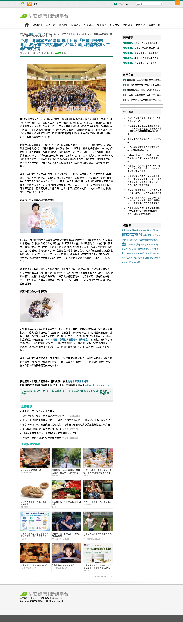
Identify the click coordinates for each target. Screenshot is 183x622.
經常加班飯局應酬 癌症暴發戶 (34, 565)
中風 (123, 230)
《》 (67, 339)
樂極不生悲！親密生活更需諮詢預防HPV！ (44, 416)
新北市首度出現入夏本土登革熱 (38, 411)
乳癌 (127, 230)
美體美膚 (50, 25)
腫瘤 (129, 253)
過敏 (154, 254)
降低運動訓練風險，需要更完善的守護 (41, 429)
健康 (144, 230)
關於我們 (24, 598)
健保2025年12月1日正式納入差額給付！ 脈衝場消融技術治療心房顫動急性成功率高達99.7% (66, 424)
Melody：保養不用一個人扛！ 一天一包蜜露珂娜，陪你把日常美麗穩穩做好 (144, 158)
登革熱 (124, 249)
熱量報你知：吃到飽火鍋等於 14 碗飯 (66, 503)
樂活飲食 (75, 25)
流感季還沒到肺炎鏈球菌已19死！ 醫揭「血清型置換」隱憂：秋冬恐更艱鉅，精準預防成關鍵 (67, 420)
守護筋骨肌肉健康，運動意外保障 (97, 535)
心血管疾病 (143, 240)
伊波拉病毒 (134, 230)
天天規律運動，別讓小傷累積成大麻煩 (41, 438)
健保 (140, 230)
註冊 (128, 4)
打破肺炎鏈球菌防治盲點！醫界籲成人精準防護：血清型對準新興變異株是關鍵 (35, 535)
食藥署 (126, 262)
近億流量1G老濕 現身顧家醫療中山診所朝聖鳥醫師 (90, 392)
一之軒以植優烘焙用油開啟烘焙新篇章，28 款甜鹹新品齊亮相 (97, 471)
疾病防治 (152, 245)
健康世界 (153, 230)
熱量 (142, 245)
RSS (35, 4)
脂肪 (126, 253)
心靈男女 (88, 25)
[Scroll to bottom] (177, 2)
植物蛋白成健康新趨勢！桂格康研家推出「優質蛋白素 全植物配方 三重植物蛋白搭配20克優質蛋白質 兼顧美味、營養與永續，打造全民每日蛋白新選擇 (97, 566)
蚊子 (137, 253)
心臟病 (135, 240)
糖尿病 (153, 249)
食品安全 (138, 258)
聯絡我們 (35, 598)
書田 (125, 244)
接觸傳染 (155, 240)
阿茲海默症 (130, 258)
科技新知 (114, 25)
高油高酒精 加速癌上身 (31, 470)
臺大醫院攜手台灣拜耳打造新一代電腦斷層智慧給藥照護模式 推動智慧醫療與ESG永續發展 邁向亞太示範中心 (144, 200)
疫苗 (146, 245)
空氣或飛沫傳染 (142, 249)
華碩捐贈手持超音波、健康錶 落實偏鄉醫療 (42, 392)
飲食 (131, 262)
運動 (150, 253)
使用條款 (45, 598)
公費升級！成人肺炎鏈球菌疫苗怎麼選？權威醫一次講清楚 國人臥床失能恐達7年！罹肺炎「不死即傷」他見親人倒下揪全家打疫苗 (66, 471)
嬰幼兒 (124, 240)
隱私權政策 (57, 598)
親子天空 (101, 25)
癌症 (158, 244)
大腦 (152, 235)
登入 (121, 4)
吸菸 (145, 235)
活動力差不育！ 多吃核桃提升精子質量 (35, 503)
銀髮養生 (63, 25)
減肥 (138, 244)
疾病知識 (127, 25)
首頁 (31, 34)
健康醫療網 (132, 234)
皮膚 (130, 249)
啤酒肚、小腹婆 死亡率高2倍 (97, 502)
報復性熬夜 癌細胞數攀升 (63, 565)
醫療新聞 (37, 25)
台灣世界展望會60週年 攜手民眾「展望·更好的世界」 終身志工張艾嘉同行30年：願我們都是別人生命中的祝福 (65, 45)
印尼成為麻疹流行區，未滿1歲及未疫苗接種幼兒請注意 (50, 433)
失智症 (158, 235)
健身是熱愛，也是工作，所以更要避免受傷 (66, 535)
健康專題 (140, 25)
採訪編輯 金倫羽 (54, 53)
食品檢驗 (146, 258)
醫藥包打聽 (154, 25)
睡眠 (134, 249)
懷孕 (150, 240)
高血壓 (137, 262)
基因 (149, 235)
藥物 (133, 253)
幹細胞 (129, 240)
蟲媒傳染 (143, 253)
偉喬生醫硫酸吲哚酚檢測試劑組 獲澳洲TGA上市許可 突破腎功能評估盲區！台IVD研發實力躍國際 (143, 211)
